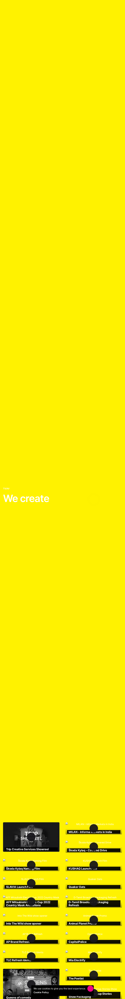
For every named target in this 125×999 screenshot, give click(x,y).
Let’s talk (114, 7)
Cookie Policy (42, 992)
